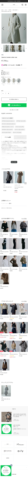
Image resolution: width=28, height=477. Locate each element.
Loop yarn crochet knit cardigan (14, 354)
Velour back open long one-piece (15, 251)
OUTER (10, 10)
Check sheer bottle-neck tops (4, 286)
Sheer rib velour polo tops (23, 269)
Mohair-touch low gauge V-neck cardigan (16, 269)
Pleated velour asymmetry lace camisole (6, 251)
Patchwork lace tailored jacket (5, 354)
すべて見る (24, 218)
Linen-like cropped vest (13, 335)
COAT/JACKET (15, 10)
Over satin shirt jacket (3, 372)
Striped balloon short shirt (23, 234)
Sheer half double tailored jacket (5, 335)
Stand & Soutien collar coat (6, 11)
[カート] (25, 4)
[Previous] (1, 48)
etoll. (6, 10)
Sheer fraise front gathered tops (14, 234)
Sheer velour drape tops (4, 234)
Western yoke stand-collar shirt (5, 269)
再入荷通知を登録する (14, 99)
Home (2, 10)
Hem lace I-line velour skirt (23, 251)
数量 (2, 90)
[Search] (22, 4)
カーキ (13, 80)
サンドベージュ (3, 80)
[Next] (26, 48)
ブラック (19, 80)
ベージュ (8, 80)
